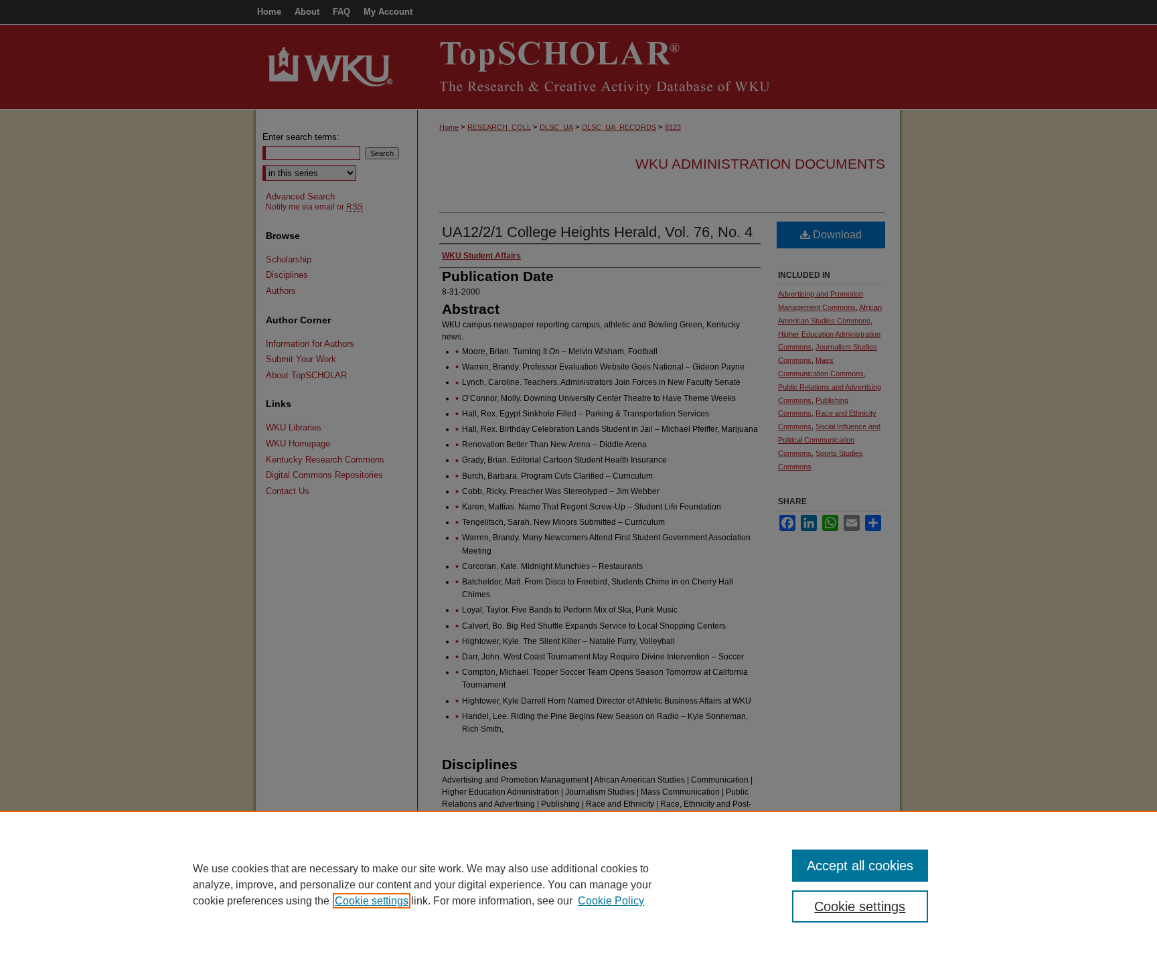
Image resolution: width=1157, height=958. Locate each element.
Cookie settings (371, 900)
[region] (578, 884)
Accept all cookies (860, 865)
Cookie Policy (611, 900)
